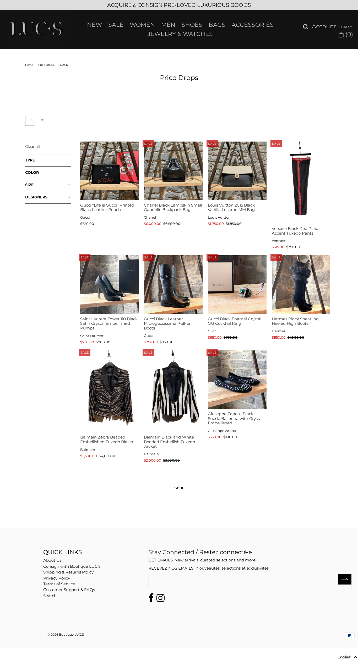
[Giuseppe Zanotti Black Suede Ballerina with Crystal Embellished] (237, 379)
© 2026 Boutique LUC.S (65, 634)
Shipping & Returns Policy (68, 572)
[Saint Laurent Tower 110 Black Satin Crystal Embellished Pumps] (109, 284)
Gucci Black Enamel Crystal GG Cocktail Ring (234, 321)
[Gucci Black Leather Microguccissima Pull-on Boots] (173, 284)
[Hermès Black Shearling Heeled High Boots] (301, 284)
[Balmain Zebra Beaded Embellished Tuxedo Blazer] (109, 391)
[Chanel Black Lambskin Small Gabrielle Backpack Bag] (173, 171)
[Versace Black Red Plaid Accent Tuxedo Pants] (301, 183)
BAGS (217, 24)
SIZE (29, 184)
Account (324, 26)
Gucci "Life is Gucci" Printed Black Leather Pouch (107, 207)
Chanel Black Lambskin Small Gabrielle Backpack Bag (173, 207)
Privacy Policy (56, 578)
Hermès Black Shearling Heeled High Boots (295, 321)
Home (29, 65)
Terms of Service (59, 583)
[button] (347, 657)
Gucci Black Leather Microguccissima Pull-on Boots (168, 323)
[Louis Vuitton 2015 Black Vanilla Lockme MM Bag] (237, 171)
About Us (52, 560)
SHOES (192, 24)
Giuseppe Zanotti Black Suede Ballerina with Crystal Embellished (235, 418)
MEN (168, 24)
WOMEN (142, 24)
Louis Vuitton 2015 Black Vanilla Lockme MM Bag (231, 207)
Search (50, 595)
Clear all (32, 146)
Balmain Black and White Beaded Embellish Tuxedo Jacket (169, 442)
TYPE (30, 160)
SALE (115, 24)
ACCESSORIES (253, 24)
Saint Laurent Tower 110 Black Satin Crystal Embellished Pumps (109, 323)
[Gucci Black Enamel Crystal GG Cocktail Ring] (237, 284)
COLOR (32, 172)
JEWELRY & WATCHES (180, 33)
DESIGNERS (36, 197)
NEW (94, 24)
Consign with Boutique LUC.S (72, 566)
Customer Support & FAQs (69, 589)
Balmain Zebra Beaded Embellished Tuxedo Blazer (106, 439)
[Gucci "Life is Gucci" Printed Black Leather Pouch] (109, 171)
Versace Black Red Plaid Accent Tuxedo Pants (295, 231)
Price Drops (46, 65)
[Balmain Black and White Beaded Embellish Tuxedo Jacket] (173, 391)
